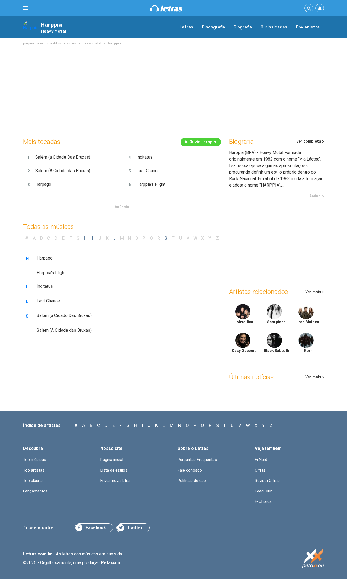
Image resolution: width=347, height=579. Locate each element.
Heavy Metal (53, 31)
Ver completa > (310, 141)
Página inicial (111, 459)
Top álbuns (33, 480)
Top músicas (34, 459)
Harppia (51, 24)
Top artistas (33, 470)
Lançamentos (35, 491)
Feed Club (263, 491)
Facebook (96, 527)
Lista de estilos (113, 470)
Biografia (243, 27)
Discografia (213, 27)
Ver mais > (314, 292)
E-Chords (263, 501)
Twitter (135, 527)
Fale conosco (190, 470)
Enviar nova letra (115, 480)
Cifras (260, 470)
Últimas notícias (251, 377)
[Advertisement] (173, 91)
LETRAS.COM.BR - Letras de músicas (166, 8)
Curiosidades (274, 27)
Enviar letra (308, 27)
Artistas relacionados (258, 292)
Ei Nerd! (261, 459)
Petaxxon (110, 562)
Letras (186, 27)
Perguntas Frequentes (197, 459)
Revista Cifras (267, 480)
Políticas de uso (192, 480)
